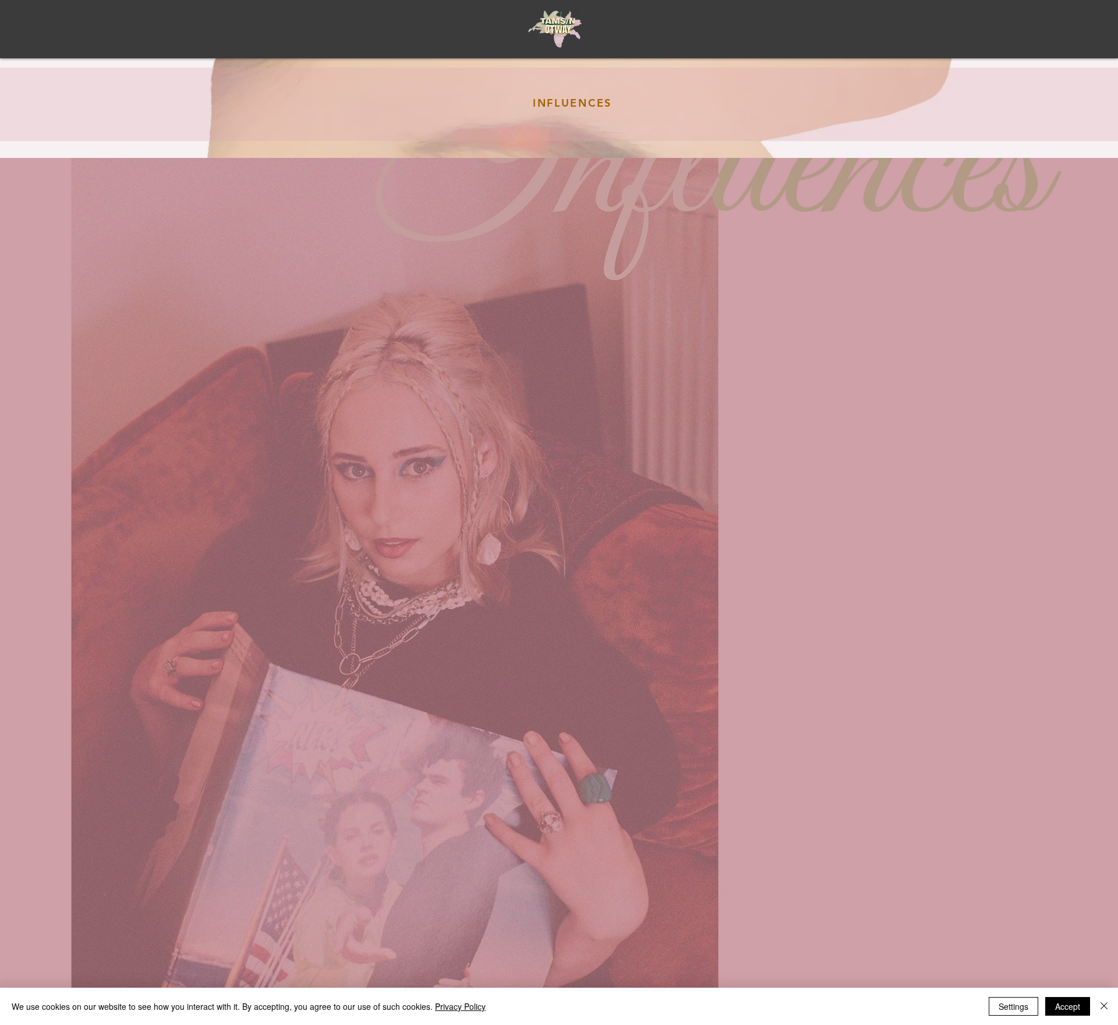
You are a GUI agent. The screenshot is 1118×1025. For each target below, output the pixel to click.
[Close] (1104, 1006)
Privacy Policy (460, 1006)
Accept (1067, 1006)
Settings (1013, 1006)
